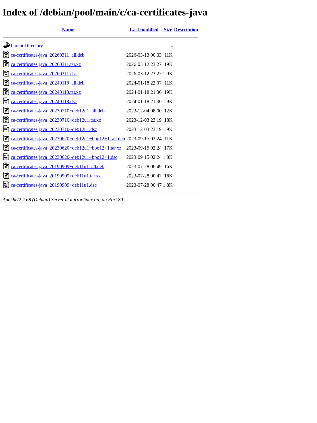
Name (68, 29)
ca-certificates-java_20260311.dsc (44, 73)
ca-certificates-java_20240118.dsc (44, 101)
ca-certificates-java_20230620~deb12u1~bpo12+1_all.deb (68, 138)
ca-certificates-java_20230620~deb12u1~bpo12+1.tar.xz (66, 147)
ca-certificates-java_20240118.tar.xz (46, 92)
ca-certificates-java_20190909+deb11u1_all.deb (57, 166)
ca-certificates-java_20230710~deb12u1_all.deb (58, 110)
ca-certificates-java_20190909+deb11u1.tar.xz (56, 175)
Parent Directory (27, 45)
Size (168, 29)
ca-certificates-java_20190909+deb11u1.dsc (54, 185)
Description (186, 29)
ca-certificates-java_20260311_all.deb (48, 55)
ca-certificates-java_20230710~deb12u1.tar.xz (56, 120)
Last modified (144, 29)
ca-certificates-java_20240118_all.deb (48, 82)
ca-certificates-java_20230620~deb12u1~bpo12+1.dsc (64, 157)
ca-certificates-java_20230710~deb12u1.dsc (54, 129)
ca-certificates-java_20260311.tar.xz (46, 64)
